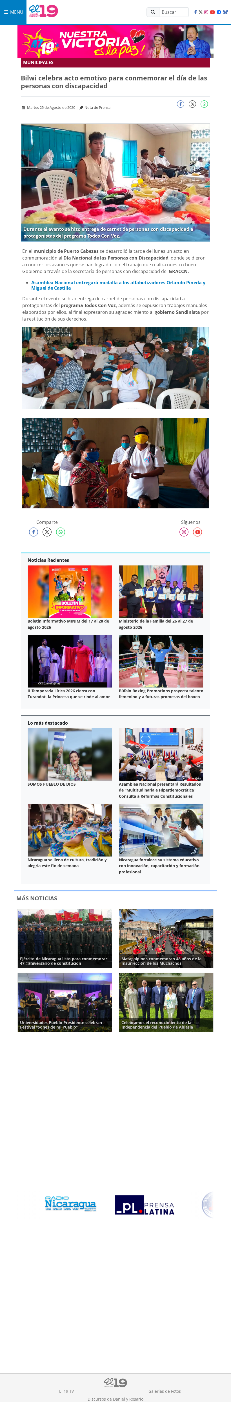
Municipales (38, 62)
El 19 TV (66, 1391)
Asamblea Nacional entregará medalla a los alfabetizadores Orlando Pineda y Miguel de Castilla (118, 285)
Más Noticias (36, 898)
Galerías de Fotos (164, 1391)
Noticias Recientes (48, 560)
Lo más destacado (48, 723)
